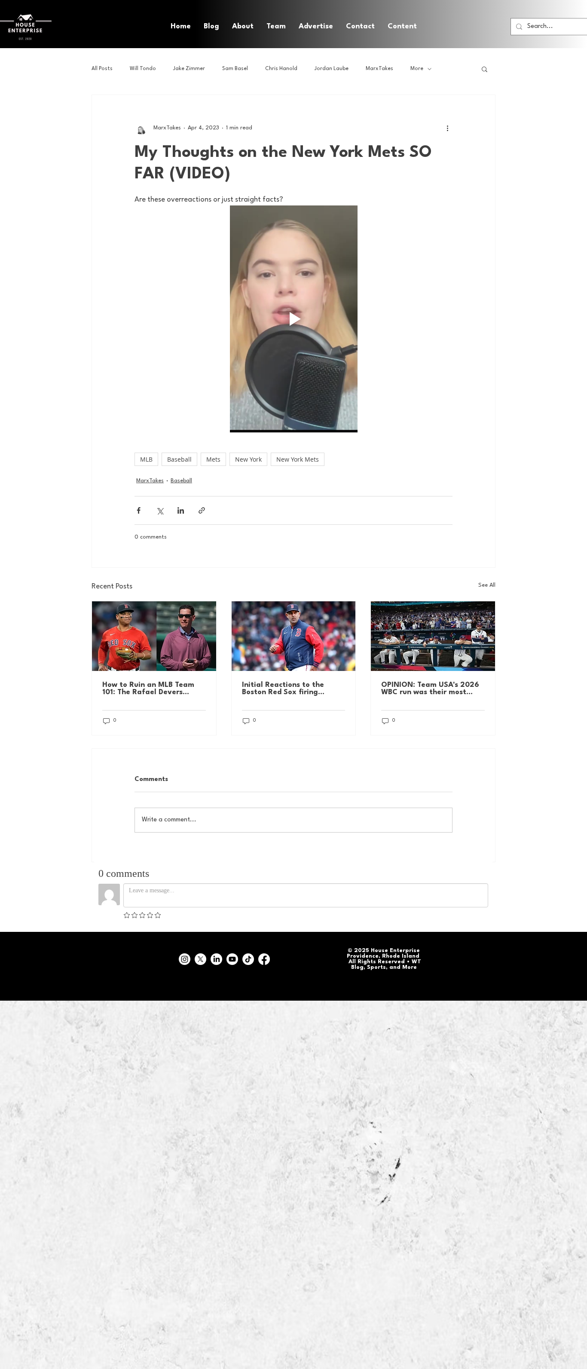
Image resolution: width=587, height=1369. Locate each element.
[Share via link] (202, 510)
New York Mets (297, 459)
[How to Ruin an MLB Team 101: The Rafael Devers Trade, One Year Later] (154, 636)
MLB (146, 459)
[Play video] (293, 318)
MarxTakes (379, 68)
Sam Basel (235, 68)
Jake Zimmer (189, 68)
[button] (402, 26)
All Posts (102, 68)
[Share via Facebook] (139, 510)
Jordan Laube (332, 68)
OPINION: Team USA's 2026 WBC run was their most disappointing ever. (430, 688)
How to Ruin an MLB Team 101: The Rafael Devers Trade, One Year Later (148, 688)
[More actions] (447, 128)
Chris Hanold (281, 68)
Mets (213, 459)
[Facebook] (264, 959)
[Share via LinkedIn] (181, 510)
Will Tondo (143, 68)
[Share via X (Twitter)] (160, 510)
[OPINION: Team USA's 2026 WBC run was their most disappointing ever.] (433, 636)
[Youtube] (232, 959)
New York (248, 459)
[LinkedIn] (216, 959)
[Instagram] (184, 959)
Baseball (179, 459)
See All (486, 585)
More (416, 68)
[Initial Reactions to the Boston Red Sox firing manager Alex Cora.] (294, 636)
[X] (200, 959)
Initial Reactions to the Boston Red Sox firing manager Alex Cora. (283, 688)
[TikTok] (248, 959)
